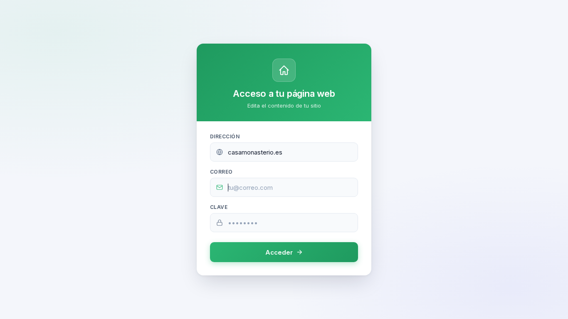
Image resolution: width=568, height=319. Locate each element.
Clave (218, 207)
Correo (221, 172)
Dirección (225, 136)
